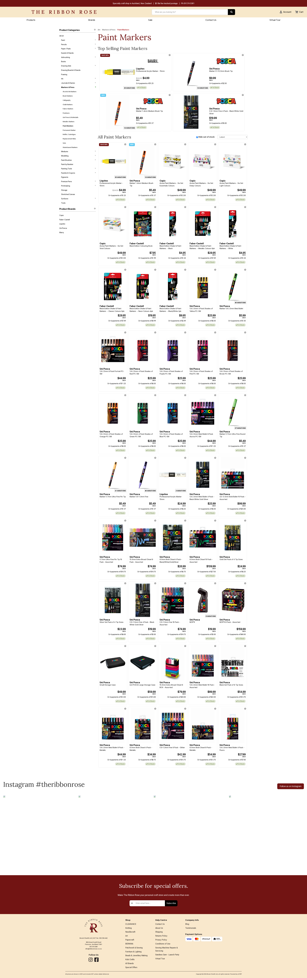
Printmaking (65, 186)
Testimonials (190, 928)
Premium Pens (66, 181)
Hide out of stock (206, 137)
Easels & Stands (67, 53)
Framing (64, 74)
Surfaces (64, 199)
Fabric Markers (68, 109)
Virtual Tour (274, 20)
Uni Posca (63, 228)
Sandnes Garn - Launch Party (167, 955)
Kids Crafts (130, 959)
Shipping (159, 932)
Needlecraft (130, 932)
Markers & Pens (67, 87)
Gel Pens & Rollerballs (70, 117)
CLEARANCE (130, 924)
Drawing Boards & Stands (70, 70)
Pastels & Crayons (68, 173)
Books (63, 62)
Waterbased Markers (70, 147)
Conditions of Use (162, 944)
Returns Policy (161, 936)
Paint (63, 40)
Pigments (64, 177)
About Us (159, 928)
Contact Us (210, 20)
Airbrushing (65, 57)
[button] (285, 12)
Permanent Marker (69, 130)
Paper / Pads (66, 49)
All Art (61, 36)
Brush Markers (68, 96)
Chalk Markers (68, 104)
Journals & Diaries (68, 83)
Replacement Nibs (69, 139)
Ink (62, 79)
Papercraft (129, 940)
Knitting (128, 928)
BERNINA (129, 944)
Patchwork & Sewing (134, 948)
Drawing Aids (66, 66)
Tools (63, 203)
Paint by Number (67, 164)
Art (99, 30)
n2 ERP (240, 974)
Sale (150, 20)
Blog (187, 924)
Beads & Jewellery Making (136, 955)
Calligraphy (67, 100)
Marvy (61, 232)
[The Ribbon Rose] (64, 12)
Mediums (64, 151)
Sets (64, 143)
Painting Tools (66, 169)
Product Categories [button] (69, 30)
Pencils (64, 44)
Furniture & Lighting (133, 952)
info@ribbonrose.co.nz (93, 949)
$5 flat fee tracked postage (166, 3)
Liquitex (62, 224)
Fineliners (66, 113)
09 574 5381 (189, 3)
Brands (91, 20)
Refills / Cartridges (69, 134)
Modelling (64, 156)
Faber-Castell (64, 220)
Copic (61, 215)
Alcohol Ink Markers (69, 91)
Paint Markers (68, 126)
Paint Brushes (66, 160)
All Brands (129, 963)
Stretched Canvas (68, 194)
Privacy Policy (161, 940)
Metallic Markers (68, 121)
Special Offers (131, 967)
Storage (64, 190)
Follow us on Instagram (290, 786)
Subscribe (171, 903)
